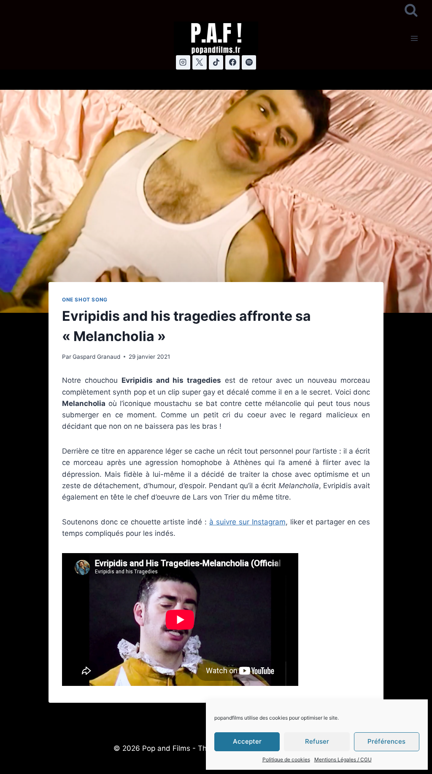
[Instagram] (183, 62)
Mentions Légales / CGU (343, 759)
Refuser (317, 741)
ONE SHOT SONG (85, 299)
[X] (199, 62)
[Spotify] (249, 62)
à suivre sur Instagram (247, 522)
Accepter (247, 741)
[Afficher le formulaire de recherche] (411, 11)
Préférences (386, 741)
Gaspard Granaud (96, 356)
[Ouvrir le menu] (414, 38)
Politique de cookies (286, 759)
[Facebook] (232, 62)
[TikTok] (216, 62)
